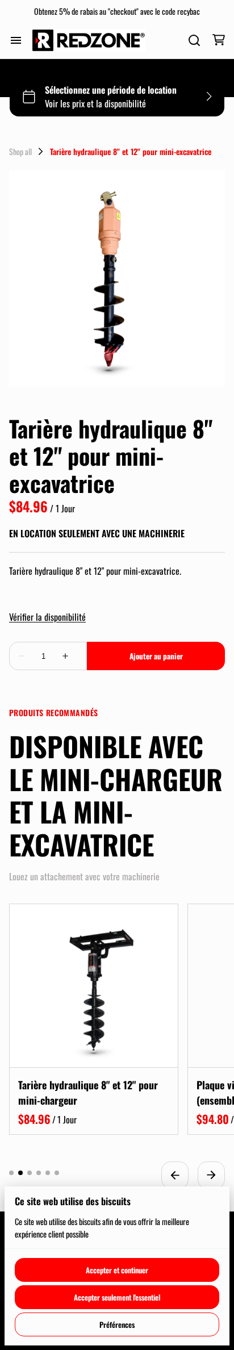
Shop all (20, 152)
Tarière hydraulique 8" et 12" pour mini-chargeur (88, 1092)
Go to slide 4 (38, 1172)
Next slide (211, 1175)
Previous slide (175, 1175)
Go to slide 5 (47, 1172)
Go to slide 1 (11, 1172)
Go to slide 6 (56, 1172)
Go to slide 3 (29, 1172)
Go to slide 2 (20, 1172)
